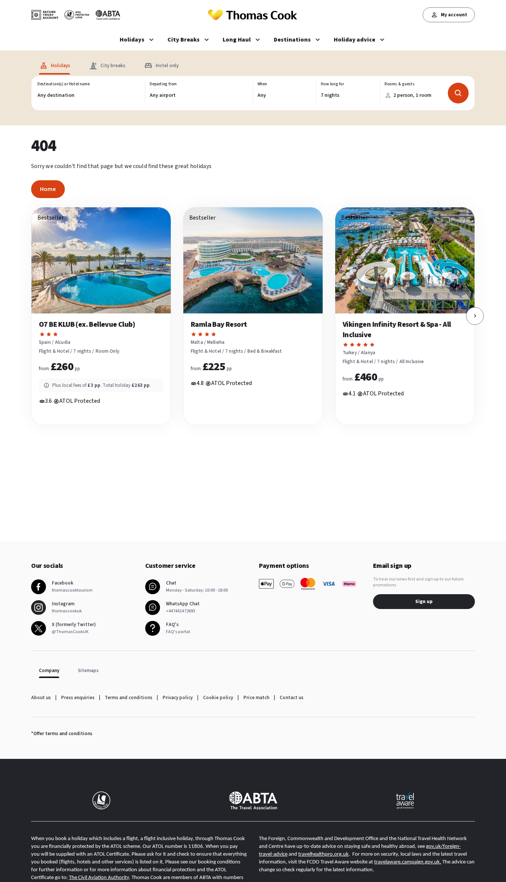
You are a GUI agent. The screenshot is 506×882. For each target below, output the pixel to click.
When (262, 84)
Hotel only (167, 65)
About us (41, 697)
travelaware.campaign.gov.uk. (407, 862)
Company (49, 670)
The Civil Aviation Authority (99, 878)
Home (48, 189)
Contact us (291, 697)
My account (454, 14)
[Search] (458, 93)
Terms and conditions (128, 697)
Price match (256, 697)
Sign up (424, 601)
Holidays (60, 65)
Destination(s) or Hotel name (63, 84)
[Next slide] (475, 316)
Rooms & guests (399, 84)
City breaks (112, 65)
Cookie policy (218, 697)
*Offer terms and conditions (61, 733)
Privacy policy (178, 697)
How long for (332, 84)
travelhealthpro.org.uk (323, 854)
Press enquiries (77, 697)
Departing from (163, 84)
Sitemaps (88, 670)
